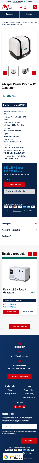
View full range (19, 326)
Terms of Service (8, 434)
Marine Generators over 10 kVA (27, 22)
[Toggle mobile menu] (30, 7)
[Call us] (35, 7)
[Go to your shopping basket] (25, 7)
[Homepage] (7, 7)
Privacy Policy (29, 390)
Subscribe (29, 440)
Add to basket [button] (28, 312)
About (10, 390)
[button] (13, 456)
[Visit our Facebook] (15, 406)
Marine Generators (11, 22)
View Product (11, 312)
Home (3, 22)
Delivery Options (10, 393)
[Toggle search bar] (21, 7)
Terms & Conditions (28, 397)
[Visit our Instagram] (19, 406)
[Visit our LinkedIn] (23, 406)
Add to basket (14, 184)
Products (9, 14)
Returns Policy (29, 393)
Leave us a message (19, 376)
